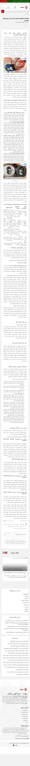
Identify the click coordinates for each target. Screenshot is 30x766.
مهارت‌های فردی (18, 669)
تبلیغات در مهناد (7, 650)
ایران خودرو (17, 646)
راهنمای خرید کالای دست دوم (8, 657)
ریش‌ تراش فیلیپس (8, 37)
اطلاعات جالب (9, 643)
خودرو (26, 598)
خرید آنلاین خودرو (18, 655)
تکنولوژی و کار (10, 653)
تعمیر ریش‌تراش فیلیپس (12, 526)
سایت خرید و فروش (23, 662)
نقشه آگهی (25, 720)
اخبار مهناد (25, 594)
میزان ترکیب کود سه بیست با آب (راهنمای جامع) (17, 626)
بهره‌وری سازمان (14, 648)
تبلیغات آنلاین (21, 650)
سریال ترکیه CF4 (6, 662)
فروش (26, 665)
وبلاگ (26, 722)
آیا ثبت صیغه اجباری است (20, 641)
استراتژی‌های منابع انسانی (23, 643)
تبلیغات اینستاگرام (15, 650)
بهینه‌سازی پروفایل (7, 648)
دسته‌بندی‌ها (15, 8)
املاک (26, 596)
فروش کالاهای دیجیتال (20, 665)
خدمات (25, 607)
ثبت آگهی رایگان (8, 8)
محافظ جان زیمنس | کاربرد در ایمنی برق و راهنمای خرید (16, 620)
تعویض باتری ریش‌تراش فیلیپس (19, 528)
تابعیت (26, 650)
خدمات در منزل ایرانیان (21, 534)
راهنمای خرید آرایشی (17, 657)
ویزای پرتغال (25, 674)
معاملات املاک (24, 669)
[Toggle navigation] (3, 8)
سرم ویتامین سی (13, 662)
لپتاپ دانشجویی (6, 665)
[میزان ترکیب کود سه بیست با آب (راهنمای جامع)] (20, 558)
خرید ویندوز (5, 655)
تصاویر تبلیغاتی (24, 653)
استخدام (25, 605)
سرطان (18, 662)
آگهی (26, 641)
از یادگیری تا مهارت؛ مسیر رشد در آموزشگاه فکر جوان (16, 632)
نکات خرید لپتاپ (10, 672)
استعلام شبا (15, 643)
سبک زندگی (25, 602)
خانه (28, 11)
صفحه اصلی (25, 710)
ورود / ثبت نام (26, 1)
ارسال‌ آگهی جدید (24, 712)
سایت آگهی (10, 660)
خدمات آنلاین (25, 655)
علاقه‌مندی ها (20, 1)
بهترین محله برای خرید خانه (22, 648)
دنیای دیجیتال (24, 600)
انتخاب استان (3, 1)
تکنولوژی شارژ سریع (17, 653)
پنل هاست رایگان (19, 674)
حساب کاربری (15, 1)
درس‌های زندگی (24, 657)
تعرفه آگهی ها (25, 718)
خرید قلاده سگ (11, 655)
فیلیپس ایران (15, 524)
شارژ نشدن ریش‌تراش (8, 524)
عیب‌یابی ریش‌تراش (22, 526)
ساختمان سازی (24, 660)
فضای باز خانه (12, 665)
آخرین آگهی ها (25, 716)
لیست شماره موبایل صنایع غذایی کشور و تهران (19, 667)
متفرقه (25, 11)
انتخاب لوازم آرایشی (24, 646)
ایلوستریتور (12, 646)
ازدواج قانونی (12, 641)
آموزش (26, 609)
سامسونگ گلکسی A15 (17, 660)
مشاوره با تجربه (7, 667)
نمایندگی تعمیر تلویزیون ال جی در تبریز (20, 672)
